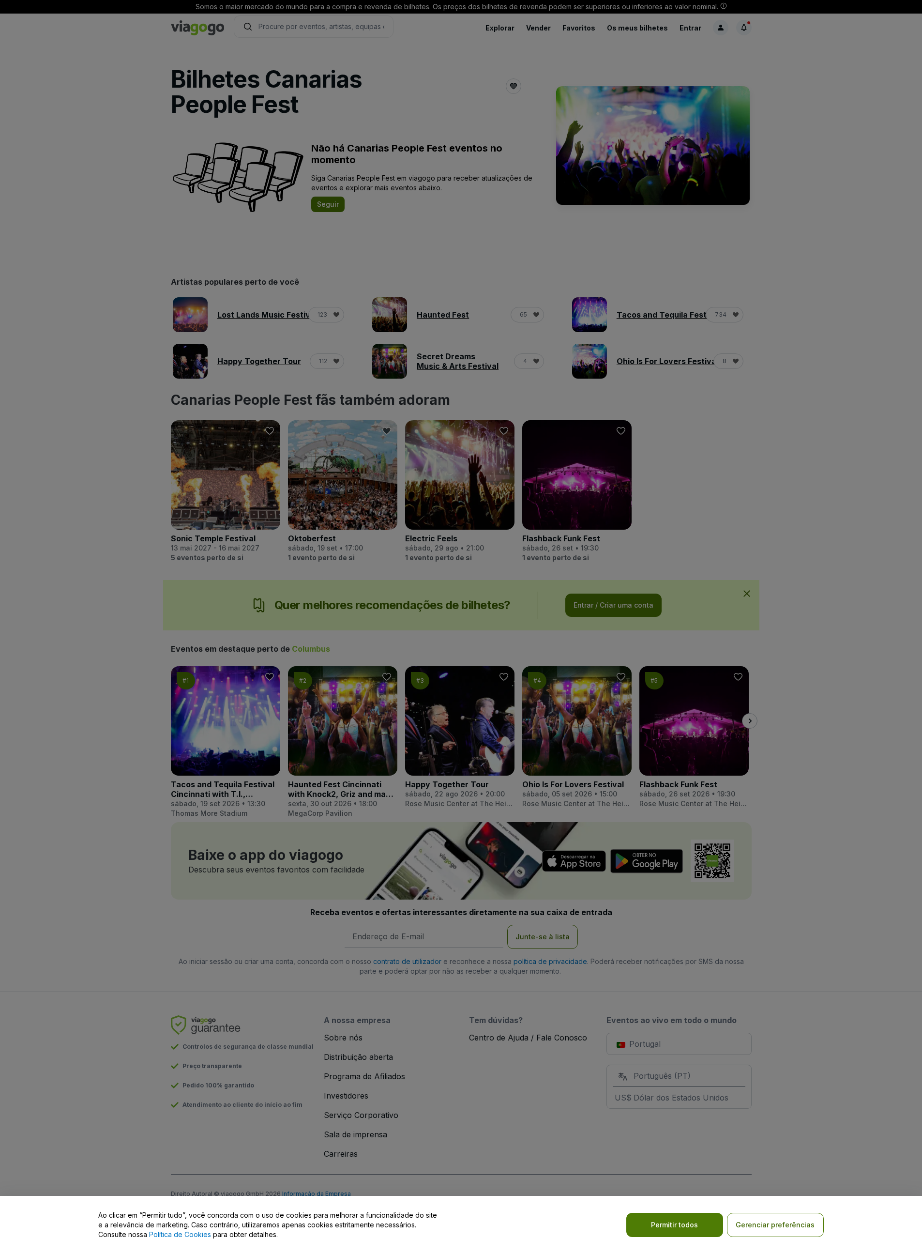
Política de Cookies (180, 1234)
